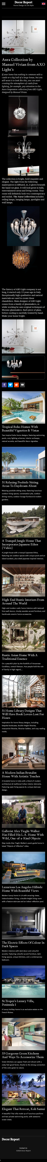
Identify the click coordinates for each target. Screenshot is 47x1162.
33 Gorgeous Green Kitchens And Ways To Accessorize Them (23, 1055)
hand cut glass (12, 187)
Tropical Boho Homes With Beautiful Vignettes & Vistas (20, 428)
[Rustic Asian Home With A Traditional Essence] (23, 636)
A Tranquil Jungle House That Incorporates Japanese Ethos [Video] (21, 544)
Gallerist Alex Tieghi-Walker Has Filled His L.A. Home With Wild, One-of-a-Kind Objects (23, 834)
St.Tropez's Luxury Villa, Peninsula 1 (18, 1003)
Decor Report (23, 2)
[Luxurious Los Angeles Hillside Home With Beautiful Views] (23, 868)
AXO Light (21, 289)
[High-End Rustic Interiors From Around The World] (23, 580)
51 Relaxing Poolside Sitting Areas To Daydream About (20, 484)
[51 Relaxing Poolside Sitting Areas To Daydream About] (23, 463)
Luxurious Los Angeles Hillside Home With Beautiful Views (22, 889)
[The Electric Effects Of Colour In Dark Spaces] (23, 923)
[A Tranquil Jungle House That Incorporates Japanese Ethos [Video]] (23, 521)
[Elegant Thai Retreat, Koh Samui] (23, 1089)
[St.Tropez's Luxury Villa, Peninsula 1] (23, 981)
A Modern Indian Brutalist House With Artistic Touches (21, 774)
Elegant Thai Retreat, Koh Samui (23, 1109)
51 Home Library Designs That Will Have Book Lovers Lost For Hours (23, 714)
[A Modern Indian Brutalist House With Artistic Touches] (23, 753)
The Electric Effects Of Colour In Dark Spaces (23, 944)
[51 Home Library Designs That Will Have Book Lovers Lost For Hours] (23, 691)
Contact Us (23, 1148)
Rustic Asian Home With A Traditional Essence (20, 657)
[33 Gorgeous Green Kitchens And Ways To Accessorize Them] (23, 1034)
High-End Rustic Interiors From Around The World (23, 601)
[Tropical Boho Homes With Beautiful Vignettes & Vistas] (23, 407)
